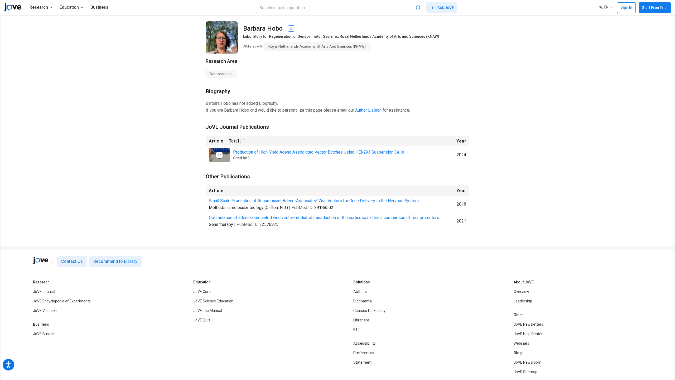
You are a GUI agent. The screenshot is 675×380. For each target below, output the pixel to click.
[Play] (219, 155)
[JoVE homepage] (40, 260)
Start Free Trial (655, 8)
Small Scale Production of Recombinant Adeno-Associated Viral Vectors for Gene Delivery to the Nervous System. (314, 200)
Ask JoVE (445, 8)
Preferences (363, 353)
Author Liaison (368, 110)
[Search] (418, 7)
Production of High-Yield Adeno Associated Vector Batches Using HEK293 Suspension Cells (318, 152)
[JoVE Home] (12, 7)
